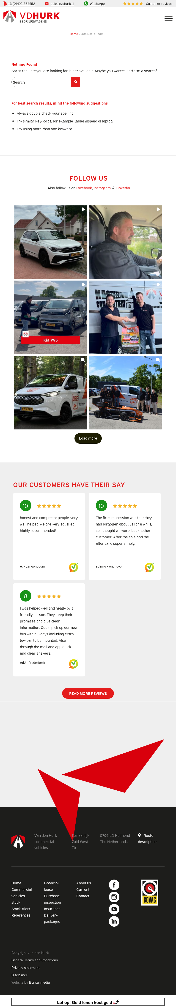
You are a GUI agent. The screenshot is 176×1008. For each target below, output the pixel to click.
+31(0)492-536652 (21, 3)
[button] (50, 242)
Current (82, 889)
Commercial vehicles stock (21, 896)
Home (16, 882)
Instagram (102, 187)
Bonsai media (39, 982)
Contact (82, 895)
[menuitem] (147, 3)
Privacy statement (25, 967)
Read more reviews (88, 693)
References (20, 914)
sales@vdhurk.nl (62, 3)
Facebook (84, 187)
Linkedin (123, 187)
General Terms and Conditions (34, 959)
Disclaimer (19, 974)
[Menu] (166, 17)
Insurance (52, 908)
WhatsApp (97, 3)
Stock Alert (20, 908)
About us (83, 882)
